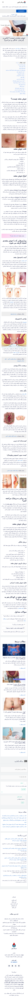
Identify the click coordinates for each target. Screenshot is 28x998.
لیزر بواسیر (14, 900)
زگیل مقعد (24, 394)
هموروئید (25, 322)
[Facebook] (19, 966)
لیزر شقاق (14, 902)
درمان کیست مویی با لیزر (12, 470)
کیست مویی (20, 460)
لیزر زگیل (14, 907)
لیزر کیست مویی (14, 903)
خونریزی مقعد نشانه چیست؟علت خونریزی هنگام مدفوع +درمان (14, 742)
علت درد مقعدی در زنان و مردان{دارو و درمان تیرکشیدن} (14, 815)
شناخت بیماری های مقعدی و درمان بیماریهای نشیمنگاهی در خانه (14, 658)
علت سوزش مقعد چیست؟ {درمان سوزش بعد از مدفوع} (15, 824)
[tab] (13, 618)
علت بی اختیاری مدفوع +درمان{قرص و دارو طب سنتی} (15, 826)
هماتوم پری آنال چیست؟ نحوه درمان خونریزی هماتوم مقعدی (16, 684)
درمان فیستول (14, 314)
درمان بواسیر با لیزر (12, 359)
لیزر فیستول (14, 905)
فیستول (11, 302)
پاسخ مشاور (19, 796)
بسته (17, 62)
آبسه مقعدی (24, 260)
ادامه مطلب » (22, 668)
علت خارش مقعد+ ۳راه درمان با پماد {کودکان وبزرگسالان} (14, 818)
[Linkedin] (9, 966)
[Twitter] (15, 966)
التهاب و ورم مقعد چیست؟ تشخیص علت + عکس (14, 712)
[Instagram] (12, 966)
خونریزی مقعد (16, 352)
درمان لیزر (20, 2)
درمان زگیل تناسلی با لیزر (11, 436)
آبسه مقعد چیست (14, 235)
